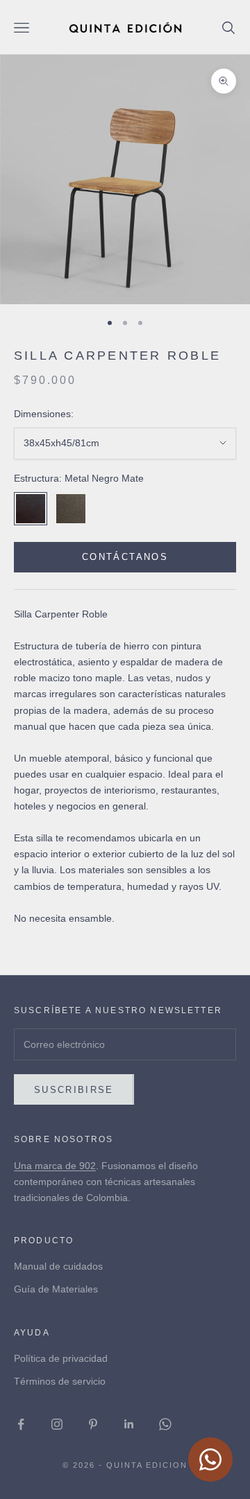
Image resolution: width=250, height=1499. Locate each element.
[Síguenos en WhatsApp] (165, 1424)
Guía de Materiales (56, 1289)
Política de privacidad (61, 1358)
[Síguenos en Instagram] (57, 1424)
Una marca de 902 (55, 1165)
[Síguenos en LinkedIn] (129, 1424)
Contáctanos (125, 557)
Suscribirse (74, 1090)
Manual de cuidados (58, 1266)
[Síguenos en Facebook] (21, 1424)
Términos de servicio (60, 1381)
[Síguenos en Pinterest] (93, 1424)
